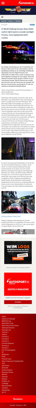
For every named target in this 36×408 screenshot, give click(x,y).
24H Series (5, 365)
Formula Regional (8, 343)
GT (3, 352)
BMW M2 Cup (6, 321)
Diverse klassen (7, 370)
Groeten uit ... (6, 381)
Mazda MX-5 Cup (7, 323)
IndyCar (4, 334)
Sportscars (5, 354)
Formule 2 (5, 336)
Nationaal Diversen (8, 328)
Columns (5, 388)
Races (11, 21)
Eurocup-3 (5, 345)
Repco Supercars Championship (12, 361)
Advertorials (6, 390)
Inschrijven (18, 302)
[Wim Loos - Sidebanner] (18, 252)
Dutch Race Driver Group (10, 325)
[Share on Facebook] (30, 25)
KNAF (4, 316)
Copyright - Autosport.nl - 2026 (18, 405)
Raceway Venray (7, 372)
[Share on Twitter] (32, 25)
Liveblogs (5, 383)
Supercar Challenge (8, 319)
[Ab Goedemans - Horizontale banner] (18, 231)
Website (18, 21)
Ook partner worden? (24, 267)
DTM (3, 356)
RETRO (4, 374)
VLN (3, 363)
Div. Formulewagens (8, 350)
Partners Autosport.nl (12, 267)
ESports (4, 379)
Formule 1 (5, 332)
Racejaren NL (6, 330)
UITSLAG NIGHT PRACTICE (11, 216)
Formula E (5, 339)
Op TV (4, 392)
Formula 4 (5, 348)
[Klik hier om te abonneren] (18, 284)
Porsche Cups (6, 359)
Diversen (5, 376)
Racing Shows (6, 385)
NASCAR (5, 368)
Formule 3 (5, 341)
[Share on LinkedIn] (34, 25)
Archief (3, 21)
